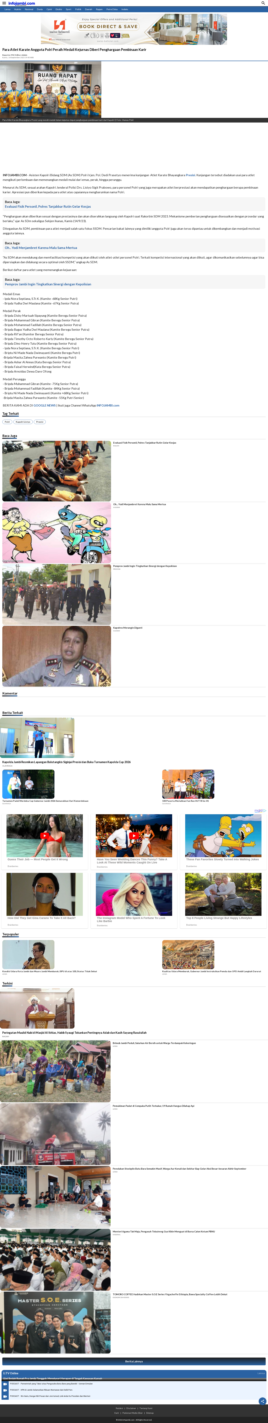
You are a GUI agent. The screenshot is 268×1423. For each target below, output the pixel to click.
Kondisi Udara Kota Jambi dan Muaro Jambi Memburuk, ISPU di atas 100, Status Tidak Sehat (49, 971)
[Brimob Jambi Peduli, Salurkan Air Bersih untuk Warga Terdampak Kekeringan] (55, 1071)
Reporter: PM (8, 55)
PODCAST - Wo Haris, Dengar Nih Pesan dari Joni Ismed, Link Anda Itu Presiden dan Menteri (50, 1396)
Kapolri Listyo (23, 421)
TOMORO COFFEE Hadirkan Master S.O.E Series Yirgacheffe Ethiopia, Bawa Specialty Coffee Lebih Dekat (170, 1294)
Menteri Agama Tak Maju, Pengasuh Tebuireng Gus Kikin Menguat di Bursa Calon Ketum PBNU (164, 1231)
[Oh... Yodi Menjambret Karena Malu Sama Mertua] (56, 532)
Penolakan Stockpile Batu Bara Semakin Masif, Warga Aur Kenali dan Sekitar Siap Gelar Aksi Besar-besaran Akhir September (179, 1168)
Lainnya (261, 1373)
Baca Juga (9, 436)
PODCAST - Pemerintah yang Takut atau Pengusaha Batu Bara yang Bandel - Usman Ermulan (51, 1384)
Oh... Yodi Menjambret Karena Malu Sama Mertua (41, 248)
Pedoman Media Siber (132, 1413)
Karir (116, 1413)
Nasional (29, 9)
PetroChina (112, 9)
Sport (68, 9)
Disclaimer (131, 1408)
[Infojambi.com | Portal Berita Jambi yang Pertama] (21, 3)
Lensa (7, 9)
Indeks (124, 9)
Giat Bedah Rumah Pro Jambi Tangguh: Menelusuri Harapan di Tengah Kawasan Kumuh (52, 1378)
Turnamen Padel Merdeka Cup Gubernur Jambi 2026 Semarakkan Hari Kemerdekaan (45, 801)
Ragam (99, 9)
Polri (7, 421)
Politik (78, 9)
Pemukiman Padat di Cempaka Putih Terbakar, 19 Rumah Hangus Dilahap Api (153, 1105)
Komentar (10, 693)
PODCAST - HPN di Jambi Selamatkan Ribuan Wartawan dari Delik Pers (41, 1390)
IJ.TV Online (10, 1373)
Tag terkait (10, 413)
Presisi (39, 421)
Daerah (88, 9)
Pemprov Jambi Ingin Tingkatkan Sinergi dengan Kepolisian (48, 284)
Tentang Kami (145, 1408)
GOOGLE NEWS (45, 405)
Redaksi (119, 1408)
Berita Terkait (12, 713)
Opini (49, 9)
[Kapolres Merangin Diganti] (56, 656)
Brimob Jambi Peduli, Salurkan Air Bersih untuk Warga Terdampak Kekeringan (154, 1043)
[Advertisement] (93, 148)
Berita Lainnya (134, 1361)
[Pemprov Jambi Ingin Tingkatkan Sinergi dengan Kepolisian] (56, 594)
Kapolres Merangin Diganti (127, 627)
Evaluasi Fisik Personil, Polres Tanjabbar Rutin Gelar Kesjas (48, 206)
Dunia (40, 9)
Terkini (7, 983)
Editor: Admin (21, 55)
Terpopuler (10, 934)
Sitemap (150, 1413)
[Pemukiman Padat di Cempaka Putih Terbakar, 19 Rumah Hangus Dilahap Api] (55, 1134)
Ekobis (59, 9)
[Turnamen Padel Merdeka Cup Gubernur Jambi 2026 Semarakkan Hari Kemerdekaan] (81, 785)
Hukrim (17, 9)
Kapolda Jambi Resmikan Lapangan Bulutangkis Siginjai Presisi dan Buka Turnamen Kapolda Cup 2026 (66, 762)
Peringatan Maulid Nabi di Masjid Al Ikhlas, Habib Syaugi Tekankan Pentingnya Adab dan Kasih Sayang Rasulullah (74, 1032)
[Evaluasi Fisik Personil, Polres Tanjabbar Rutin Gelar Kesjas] (56, 471)
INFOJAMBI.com (108, 405)
